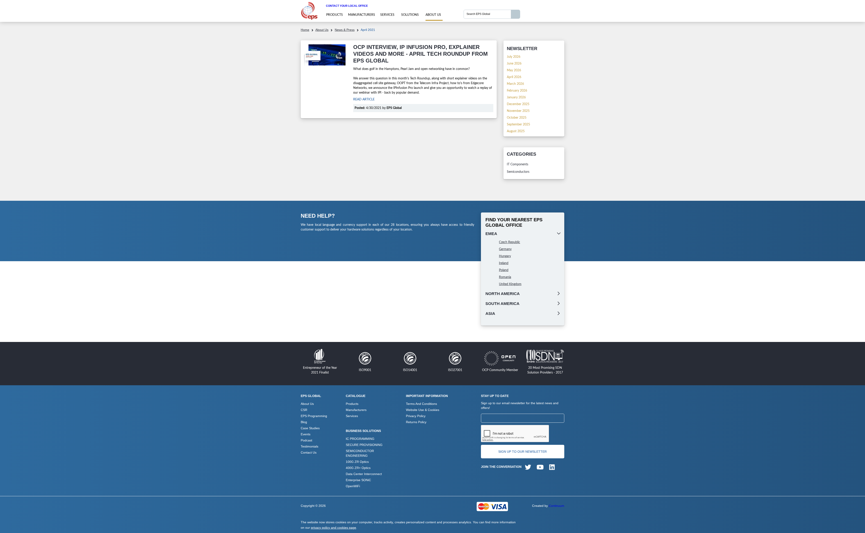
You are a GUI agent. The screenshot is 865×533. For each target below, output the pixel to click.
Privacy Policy (416, 416)
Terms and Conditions (421, 404)
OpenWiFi (353, 486)
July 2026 (513, 56)
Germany (505, 249)
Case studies (310, 428)
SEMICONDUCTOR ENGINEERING (360, 453)
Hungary (505, 256)
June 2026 (514, 63)
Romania (505, 277)
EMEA (491, 233)
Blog (304, 422)
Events (305, 434)
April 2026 (514, 77)
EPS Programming (314, 416)
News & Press (345, 30)
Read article (364, 99)
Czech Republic (509, 242)
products (334, 14)
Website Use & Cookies (422, 410)
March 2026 (515, 83)
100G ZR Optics (357, 462)
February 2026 (517, 90)
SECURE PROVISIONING (364, 445)
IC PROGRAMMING (360, 439)
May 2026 (514, 70)
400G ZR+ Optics (358, 468)
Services (387, 14)
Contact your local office (347, 5)
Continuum (556, 506)
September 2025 (518, 124)
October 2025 (516, 117)
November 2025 (518, 111)
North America (502, 293)
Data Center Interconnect (364, 474)
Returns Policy (416, 422)
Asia (490, 313)
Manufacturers (361, 14)
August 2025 (516, 131)
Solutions (410, 14)
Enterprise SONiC (358, 480)
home (305, 30)
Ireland (503, 263)
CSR (304, 410)
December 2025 (518, 104)
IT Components (517, 164)
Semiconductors (518, 171)
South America (502, 303)
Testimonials (309, 446)
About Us (433, 14)
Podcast (306, 440)
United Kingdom (510, 284)
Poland (503, 270)
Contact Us (308, 452)
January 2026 (516, 97)
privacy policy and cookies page (333, 527)
